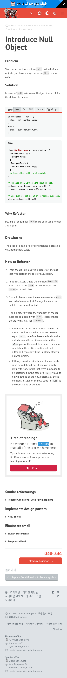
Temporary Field (17, 541)
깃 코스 (30, 596)
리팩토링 (15, 592)
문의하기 (10, 600)
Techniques (32, 25)
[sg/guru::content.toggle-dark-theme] (47, 13)
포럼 (38, 596)
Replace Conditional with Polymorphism (30, 499)
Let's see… (35, 468)
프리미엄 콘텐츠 (14, 596)
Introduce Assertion (39, 561)
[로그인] (39, 13)
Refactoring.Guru (29, 613)
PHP (31, 109)
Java (17, 109)
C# (24, 109)
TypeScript (52, 109)
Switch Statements (18, 533)
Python (40, 109)
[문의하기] (31, 13)
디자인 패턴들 (30, 592)
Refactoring (17, 25)
